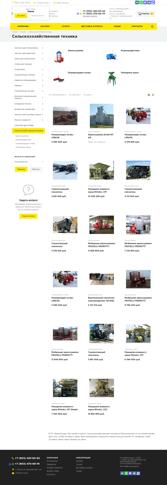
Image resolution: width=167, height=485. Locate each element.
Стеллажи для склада (24, 125)
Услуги (65, 26)
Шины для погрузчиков (25, 59)
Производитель (21, 162)
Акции (117, 26)
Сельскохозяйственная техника (40, 32)
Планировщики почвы (25, 143)
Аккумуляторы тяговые (25, 75)
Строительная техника (24, 91)
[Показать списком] (153, 95)
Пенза (22, 2)
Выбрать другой (38, 15)
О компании (52, 461)
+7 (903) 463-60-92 (94, 11)
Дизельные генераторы (25, 109)
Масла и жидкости (23, 120)
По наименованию (57, 95)
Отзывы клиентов (54, 467)
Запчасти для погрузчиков (26, 48)
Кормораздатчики (23, 140)
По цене (87, 95)
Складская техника (23, 104)
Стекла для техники (23, 64)
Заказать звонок (90, 16)
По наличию (74, 95)
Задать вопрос (62, 3)
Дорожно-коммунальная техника (25, 97)
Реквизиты (51, 464)
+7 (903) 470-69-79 (94, 14)
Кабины (18, 85)
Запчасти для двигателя (25, 53)
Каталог (45, 26)
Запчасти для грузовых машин (28, 114)
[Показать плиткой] (149, 95)
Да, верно (21, 15)
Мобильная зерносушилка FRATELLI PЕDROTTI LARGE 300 (64, 355)
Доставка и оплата (92, 26)
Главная (15, 32)
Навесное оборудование (25, 80)
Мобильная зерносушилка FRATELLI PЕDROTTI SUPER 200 (138, 301)
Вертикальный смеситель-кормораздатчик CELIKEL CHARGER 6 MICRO (101, 301)
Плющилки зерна (23, 147)
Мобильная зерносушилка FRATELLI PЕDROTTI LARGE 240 (101, 246)
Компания (22, 26)
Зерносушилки (22, 136)
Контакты (137, 26)
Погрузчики (20, 69)
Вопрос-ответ (53, 471)
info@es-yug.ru (43, 3)
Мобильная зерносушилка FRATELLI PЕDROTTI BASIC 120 (138, 246)
